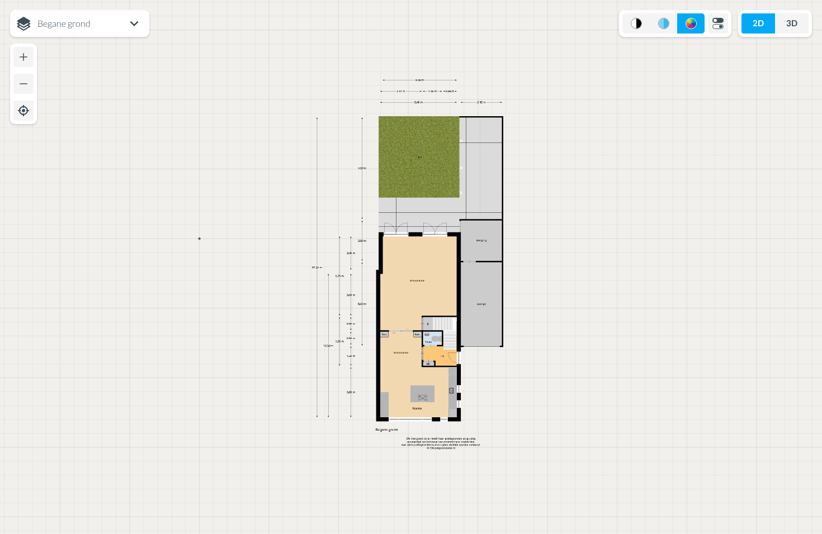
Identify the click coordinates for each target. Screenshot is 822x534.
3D (791, 23)
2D (758, 23)
